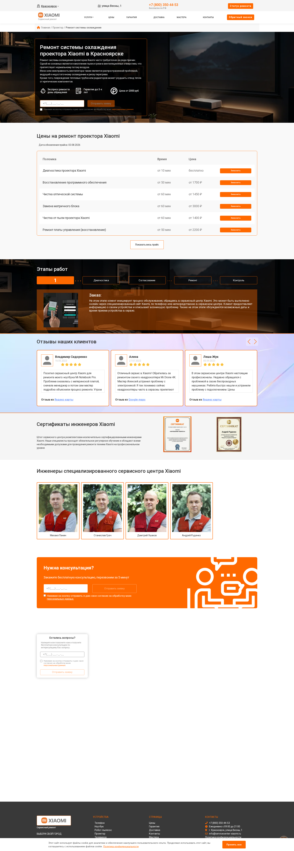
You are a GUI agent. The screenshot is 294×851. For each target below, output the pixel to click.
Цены (111, 17)
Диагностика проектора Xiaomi (64, 170)
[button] (249, 341)
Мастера (181, 17)
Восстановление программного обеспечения (75, 182)
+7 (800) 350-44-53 (163, 4)
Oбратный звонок (240, 17)
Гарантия (131, 17)
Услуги (88, 17)
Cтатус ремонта (240, 6)
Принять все (234, 844)
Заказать (236, 171)
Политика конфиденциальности (121, 846)
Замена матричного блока (61, 206)
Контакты (208, 17)
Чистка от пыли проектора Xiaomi (66, 218)
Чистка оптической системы (63, 194)
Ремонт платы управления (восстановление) (74, 230)
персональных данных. (123, 109)
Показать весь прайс (147, 244)
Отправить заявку (101, 103)
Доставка (159, 17)
